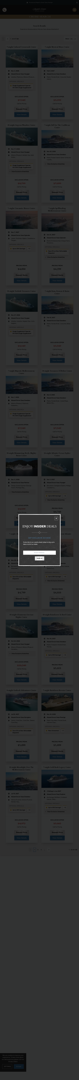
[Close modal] (56, 518)
